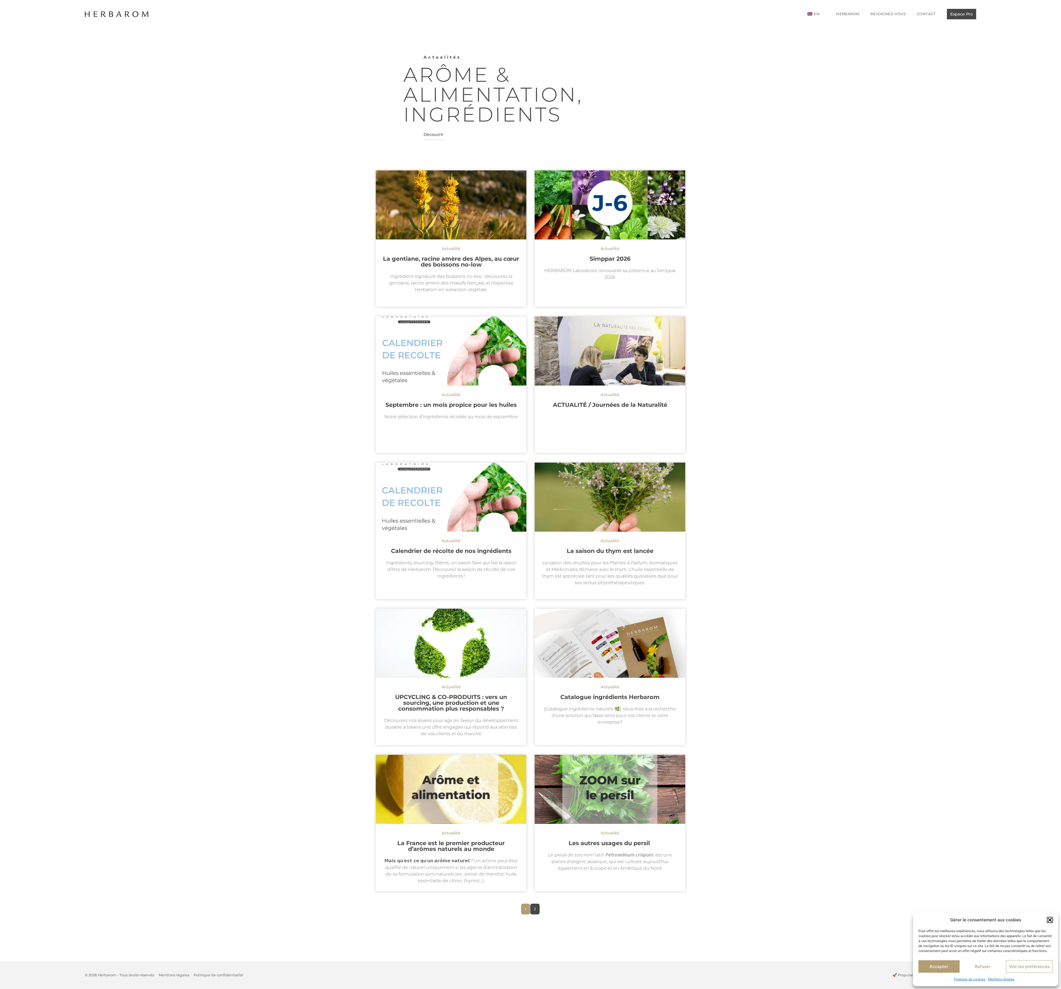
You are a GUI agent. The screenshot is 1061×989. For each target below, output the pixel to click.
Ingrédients (482, 114)
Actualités (442, 57)
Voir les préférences (1029, 966)
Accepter (938, 966)
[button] (1050, 920)
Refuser (983, 966)
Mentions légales (1001, 979)
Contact (926, 14)
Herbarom (847, 14)
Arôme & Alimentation (490, 84)
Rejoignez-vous (888, 14)
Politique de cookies (969, 979)
